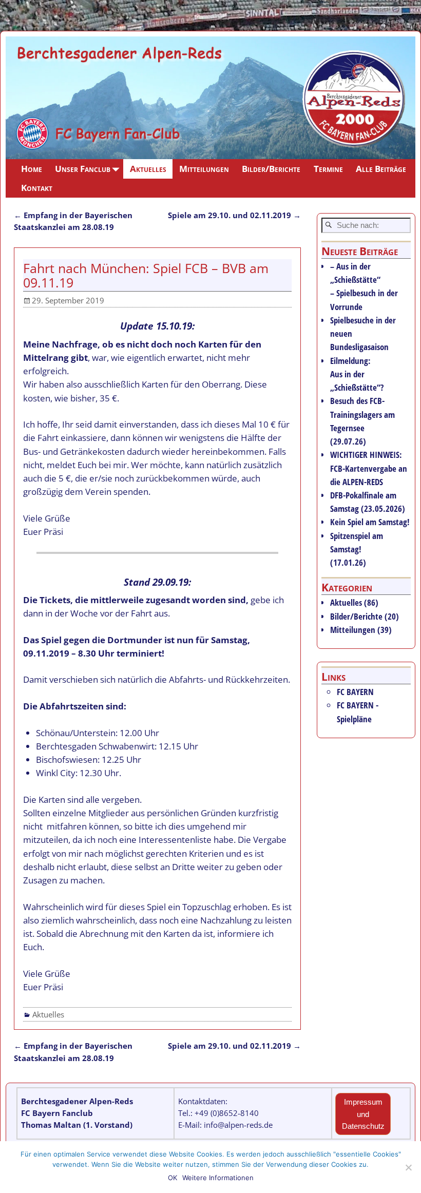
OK (172, 1177)
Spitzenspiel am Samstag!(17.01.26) (356, 549)
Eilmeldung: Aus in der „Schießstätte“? (357, 374)
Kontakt (36, 188)
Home (31, 169)
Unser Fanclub (82, 169)
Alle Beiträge (381, 169)
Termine (328, 169)
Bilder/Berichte (271, 169)
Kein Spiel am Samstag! (370, 522)
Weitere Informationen (218, 1177)
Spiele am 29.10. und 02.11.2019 (234, 215)
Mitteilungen (204, 169)
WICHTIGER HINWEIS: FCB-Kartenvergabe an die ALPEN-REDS (368, 468)
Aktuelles (148, 169)
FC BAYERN (355, 692)
